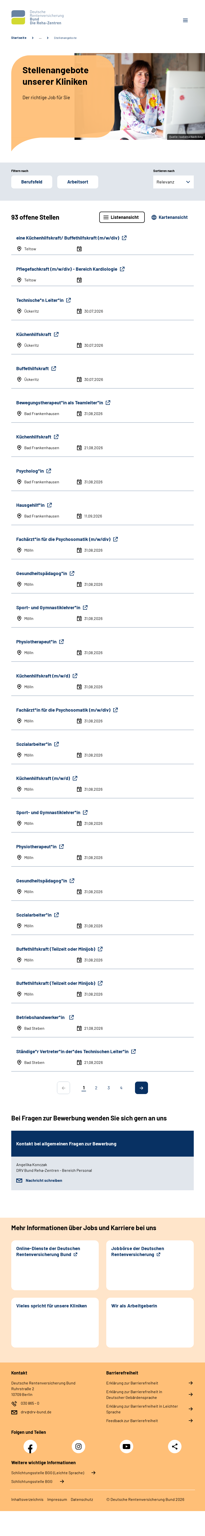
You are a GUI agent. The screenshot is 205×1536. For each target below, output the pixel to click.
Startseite (18, 37)
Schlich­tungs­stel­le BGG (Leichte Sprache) (47, 1472)
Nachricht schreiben (44, 1180)
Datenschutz (82, 1499)
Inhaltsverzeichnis (27, 1499)
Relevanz (165, 181)
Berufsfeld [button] (31, 181)
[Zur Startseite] (55, 17)
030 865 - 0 (30, 1403)
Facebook (32, 1444)
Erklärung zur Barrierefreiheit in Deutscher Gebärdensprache (134, 1394)
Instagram (80, 1444)
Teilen (174, 1446)
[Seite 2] (141, 1088)
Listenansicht (125, 217)
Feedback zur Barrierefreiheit (132, 1420)
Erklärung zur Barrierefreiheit (132, 1382)
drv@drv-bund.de (36, 1411)
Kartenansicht (173, 217)
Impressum (57, 1499)
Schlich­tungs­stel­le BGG (31, 1481)
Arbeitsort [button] (77, 181)
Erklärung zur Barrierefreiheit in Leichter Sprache (142, 1409)
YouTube (127, 1444)
